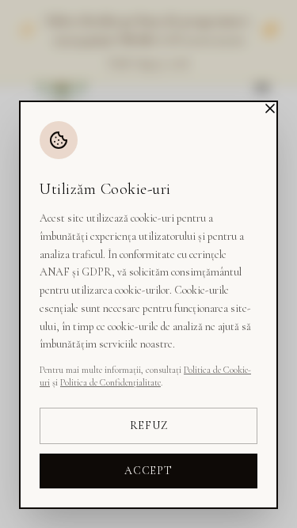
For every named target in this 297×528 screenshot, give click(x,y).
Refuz (149, 425)
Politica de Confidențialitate (110, 382)
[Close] (270, 108)
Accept (148, 470)
